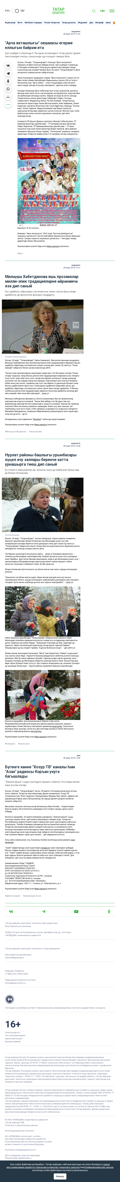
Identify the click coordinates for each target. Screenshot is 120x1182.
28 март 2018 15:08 (71, 446)
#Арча (20, 253)
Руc (7, 10)
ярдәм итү (45, 848)
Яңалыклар (10, 23)
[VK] (11, 911)
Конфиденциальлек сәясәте (98, 1167)
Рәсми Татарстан (52, 23)
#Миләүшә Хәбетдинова (16, 432)
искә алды (57, 726)
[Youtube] (76, 912)
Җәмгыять (75, 443)
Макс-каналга (53, 246)
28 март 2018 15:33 (71, 34)
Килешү (60, 1176)
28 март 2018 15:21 (71, 268)
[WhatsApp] (8, 89)
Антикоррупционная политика (19, 1131)
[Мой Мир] (8, 97)
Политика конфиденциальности (20, 1150)
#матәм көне (24, 744)
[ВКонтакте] (8, 65)
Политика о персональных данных (21, 1125)
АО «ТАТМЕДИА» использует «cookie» (23, 1136)
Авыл (108, 23)
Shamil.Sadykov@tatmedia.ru (18, 1158)
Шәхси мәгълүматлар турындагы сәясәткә (58, 1167)
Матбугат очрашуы (33, 23)
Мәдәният (82, 23)
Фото (20, 23)
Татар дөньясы (69, 23)
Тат (22, 10)
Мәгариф (99, 23)
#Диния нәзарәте (13, 896)
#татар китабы (35, 432)
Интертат (37, 419)
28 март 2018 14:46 (71, 758)
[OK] (109, 911)
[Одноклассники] (8, 81)
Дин (91, 23)
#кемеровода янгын (32, 896)
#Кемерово (10, 744)
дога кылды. (36, 731)
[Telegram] (8, 73)
